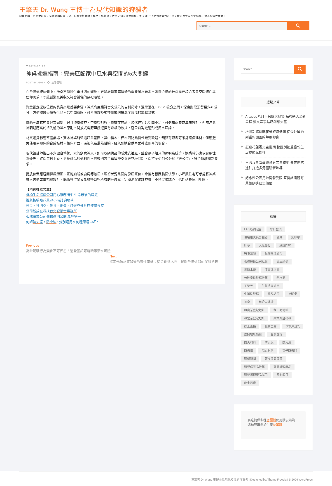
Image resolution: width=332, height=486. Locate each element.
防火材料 (250, 342)
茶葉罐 (277, 425)
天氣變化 (265, 245)
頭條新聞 (250, 358)
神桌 (247, 302)
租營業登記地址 (254, 318)
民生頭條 (282, 261)
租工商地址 (281, 310)
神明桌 (292, 293)
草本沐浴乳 (292, 326)
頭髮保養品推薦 (254, 366)
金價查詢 (276, 334)
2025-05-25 (37, 66)
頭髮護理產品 (282, 366)
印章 (247, 245)
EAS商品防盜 (252, 229)
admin (41, 82)
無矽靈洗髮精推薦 (256, 277)
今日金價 (276, 229)
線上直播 (250, 326)
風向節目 (282, 374)
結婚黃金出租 (282, 318)
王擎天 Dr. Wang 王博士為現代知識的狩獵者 (83, 10)
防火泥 (269, 342)
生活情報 (56, 82)
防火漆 (286, 342)
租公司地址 (266, 302)
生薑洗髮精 (251, 293)
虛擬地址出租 (253, 334)
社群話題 (273, 293)
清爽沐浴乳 (272, 269)
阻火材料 (268, 350)
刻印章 (295, 237)
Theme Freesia (277, 479)
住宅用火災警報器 (256, 237)
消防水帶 (250, 269)
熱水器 (280, 277)
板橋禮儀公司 (273, 253)
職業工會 (270, 326)
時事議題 (250, 253)
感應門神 (285, 245)
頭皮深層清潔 (273, 358)
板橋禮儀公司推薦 (256, 261)
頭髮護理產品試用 (256, 374)
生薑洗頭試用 (270, 286)
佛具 (279, 237)
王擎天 (248, 286)
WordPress (306, 479)
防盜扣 (248, 350)
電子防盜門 (289, 350)
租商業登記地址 (254, 310)
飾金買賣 (250, 383)
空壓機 (271, 420)
